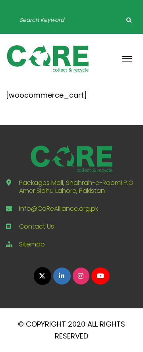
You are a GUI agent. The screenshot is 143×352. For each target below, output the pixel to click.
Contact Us (36, 226)
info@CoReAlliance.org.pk (58, 208)
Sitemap (32, 244)
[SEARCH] (129, 20)
